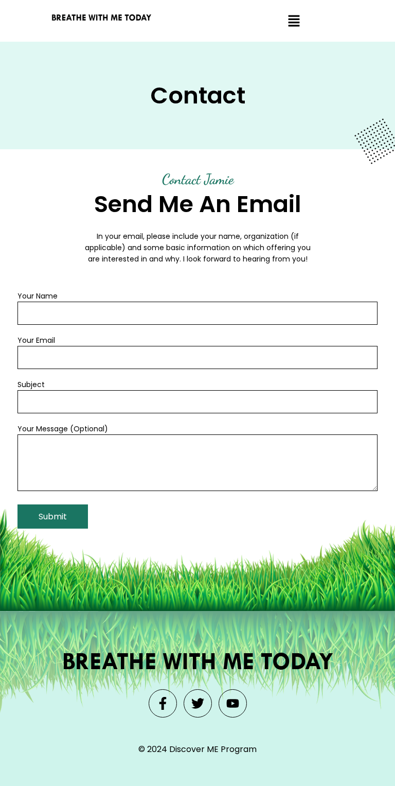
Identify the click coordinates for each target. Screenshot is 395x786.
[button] (293, 20)
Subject (31, 384)
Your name (37, 296)
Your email (36, 340)
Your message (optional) (62, 429)
